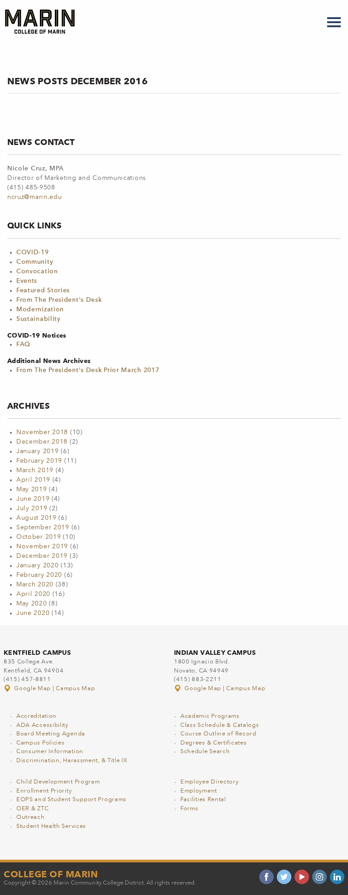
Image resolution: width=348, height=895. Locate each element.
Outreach (30, 817)
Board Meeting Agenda (50, 734)
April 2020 (33, 594)
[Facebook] (266, 877)
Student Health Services (51, 826)
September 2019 (42, 527)
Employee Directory (209, 782)
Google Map (33, 689)
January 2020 (37, 565)
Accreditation (36, 716)
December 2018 (42, 442)
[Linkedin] (337, 877)
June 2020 (32, 613)
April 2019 (33, 480)
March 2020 (34, 584)
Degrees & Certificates (213, 743)
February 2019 (39, 461)
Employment (198, 791)
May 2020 (31, 603)
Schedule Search (205, 752)
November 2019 (42, 546)
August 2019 (36, 518)
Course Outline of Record (218, 734)
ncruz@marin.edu (34, 197)
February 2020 (39, 575)
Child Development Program (58, 782)
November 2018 (42, 432)
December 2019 (42, 556)
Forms (189, 809)
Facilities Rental (203, 800)
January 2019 (37, 451)
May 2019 (31, 489)
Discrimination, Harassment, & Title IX (71, 761)
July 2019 (31, 508)
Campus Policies (40, 743)
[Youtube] (302, 877)
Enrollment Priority (44, 791)
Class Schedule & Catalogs (219, 725)
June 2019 (32, 499)
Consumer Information (49, 752)
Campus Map (75, 689)
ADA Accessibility (42, 725)
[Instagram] (319, 877)
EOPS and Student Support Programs (71, 800)
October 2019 (38, 537)
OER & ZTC (32, 809)
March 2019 (34, 470)
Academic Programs (210, 716)
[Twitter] (284, 877)
